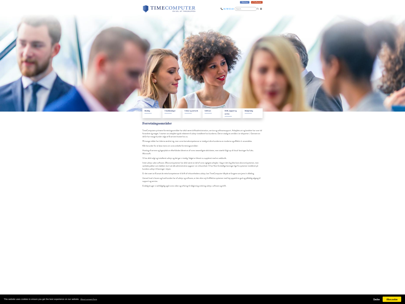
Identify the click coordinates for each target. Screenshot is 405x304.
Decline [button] (376, 299)
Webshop (245, 2)
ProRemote (257, 2)
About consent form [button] (88, 299)
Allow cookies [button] (392, 299)
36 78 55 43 (228, 8)
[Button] (261, 9)
